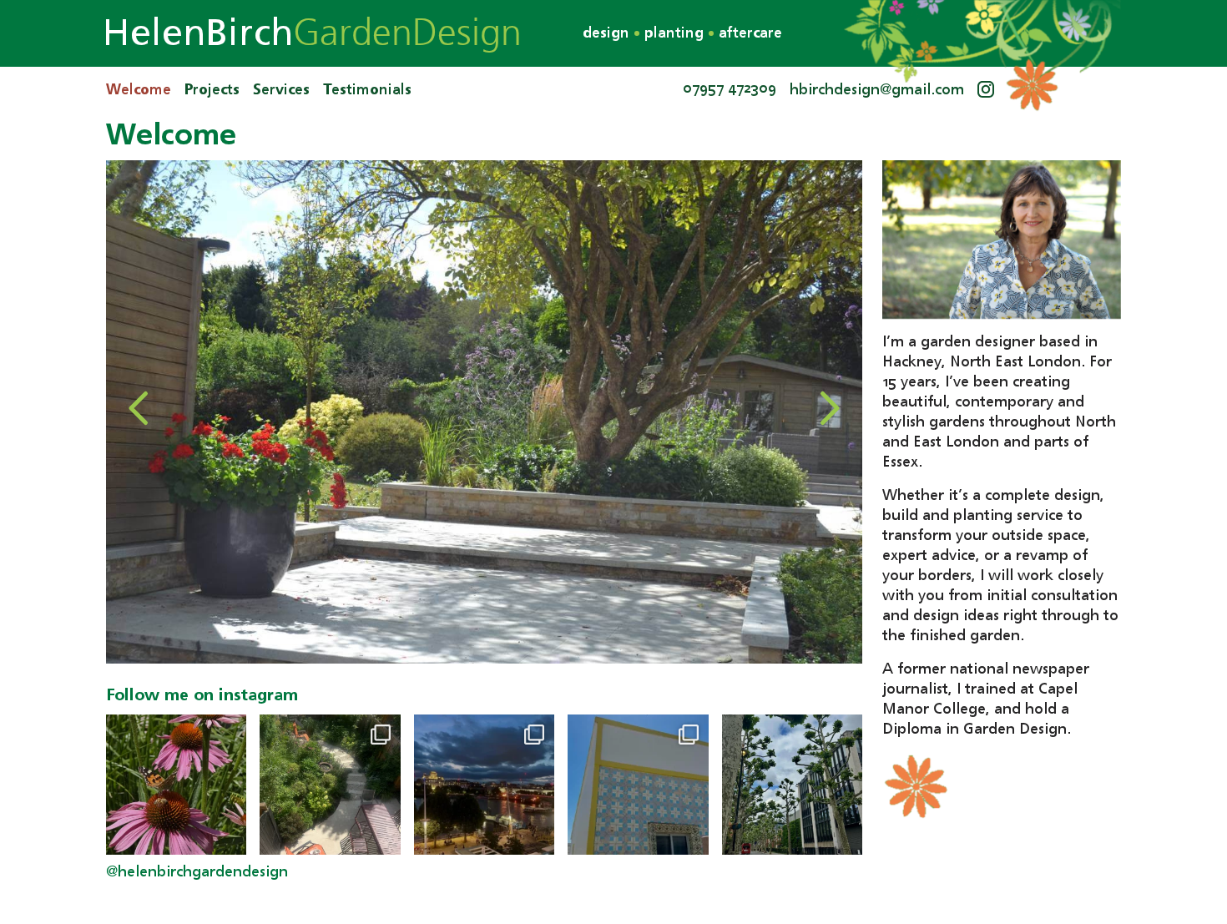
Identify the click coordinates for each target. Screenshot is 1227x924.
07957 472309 (729, 88)
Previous (139, 408)
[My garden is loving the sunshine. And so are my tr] (330, 784)
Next (829, 408)
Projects (212, 90)
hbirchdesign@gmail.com (877, 90)
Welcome (138, 90)
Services (281, 90)
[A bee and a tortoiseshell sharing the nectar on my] (176, 784)
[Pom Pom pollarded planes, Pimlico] (792, 784)
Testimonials (367, 90)
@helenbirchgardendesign (197, 872)
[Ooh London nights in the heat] (484, 784)
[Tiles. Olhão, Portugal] (638, 784)
